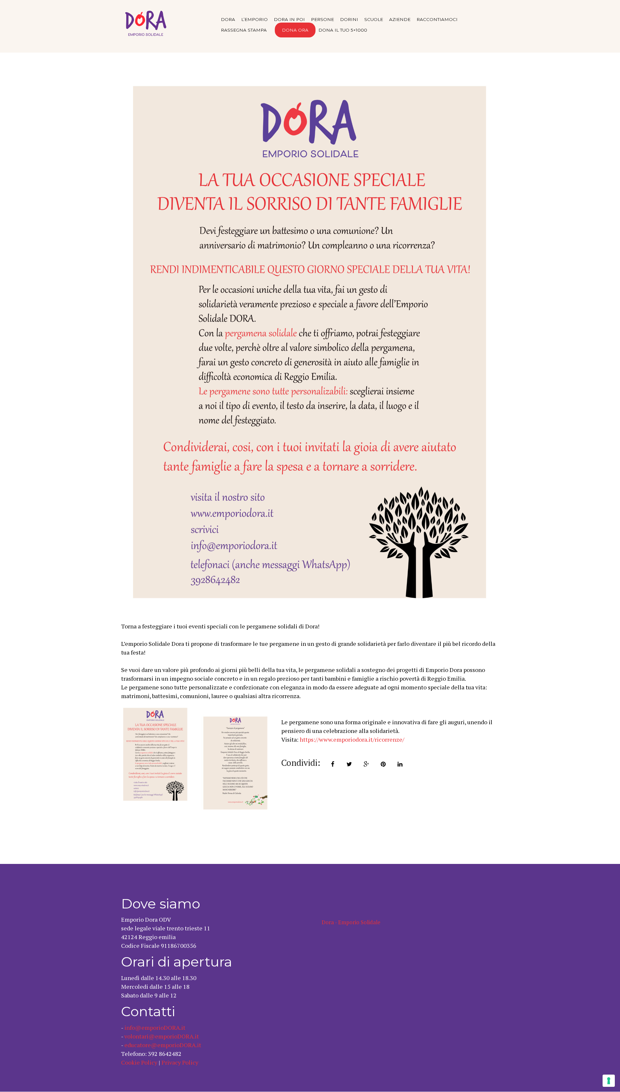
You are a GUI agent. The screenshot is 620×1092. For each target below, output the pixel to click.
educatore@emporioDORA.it (162, 1045)
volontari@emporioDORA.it (161, 1036)
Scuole (373, 19)
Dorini (349, 19)
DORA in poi (289, 19)
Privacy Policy (179, 1062)
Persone (322, 19)
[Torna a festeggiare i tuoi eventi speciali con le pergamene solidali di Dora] (310, 344)
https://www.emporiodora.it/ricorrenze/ (352, 739)
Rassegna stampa (244, 30)
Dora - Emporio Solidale (351, 922)
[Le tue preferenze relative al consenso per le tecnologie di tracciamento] (609, 1081)
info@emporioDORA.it (154, 1027)
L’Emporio (254, 19)
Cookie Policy (139, 1062)
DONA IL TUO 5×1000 (342, 30)
